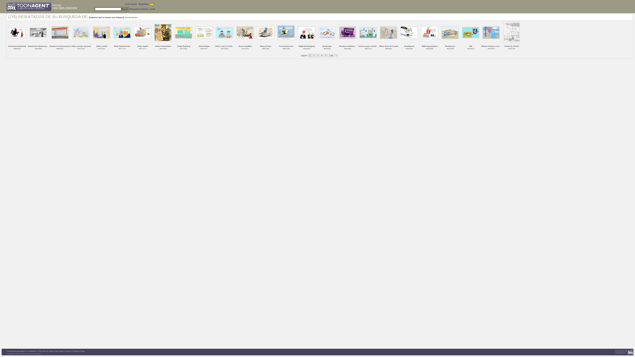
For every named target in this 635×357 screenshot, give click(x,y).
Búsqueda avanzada (139, 9)
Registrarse (143, 4)
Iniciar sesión (131, 4)
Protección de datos (45, 351)
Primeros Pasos (79, 351)
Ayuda (152, 9)
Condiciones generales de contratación (22, 351)
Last (331, 55)
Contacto (67, 351)
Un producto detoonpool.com (621, 352)
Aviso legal (59, 351)
